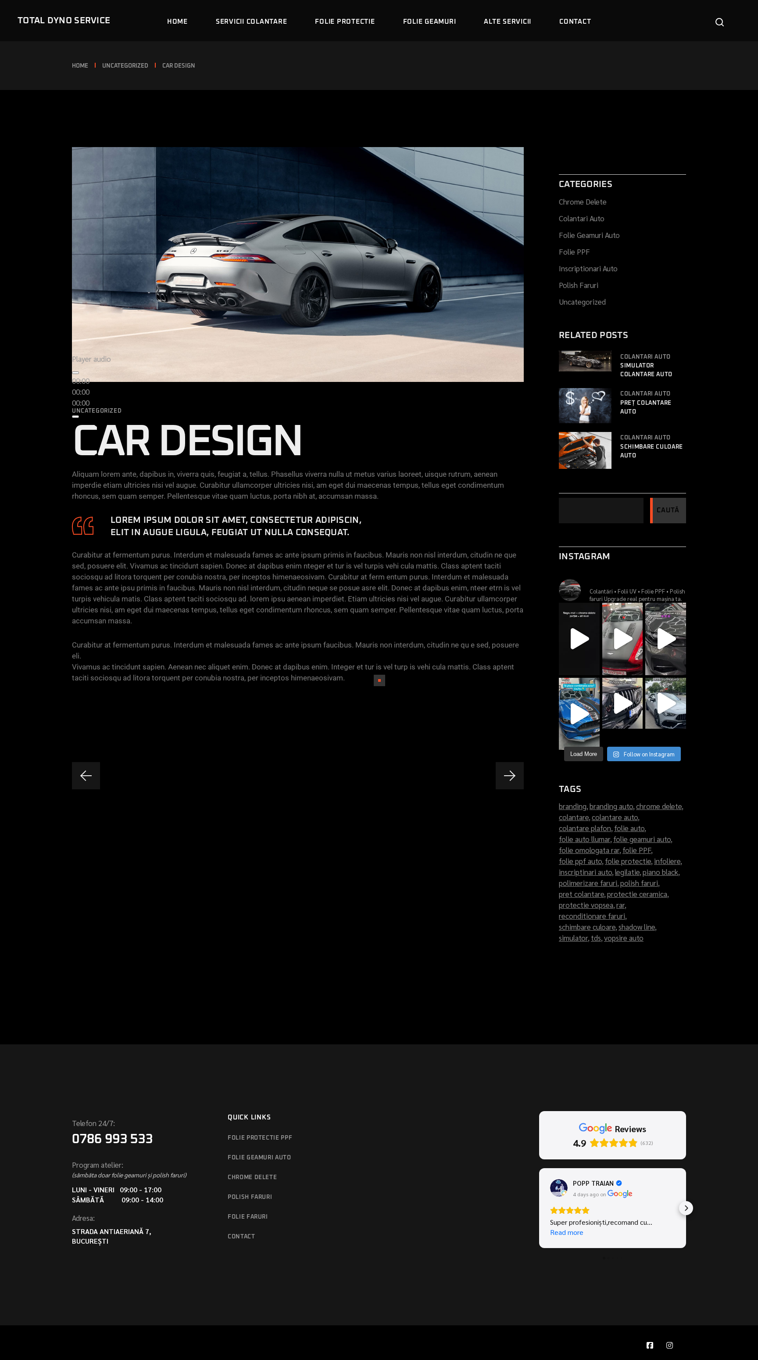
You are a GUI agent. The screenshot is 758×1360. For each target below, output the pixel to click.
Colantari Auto (581, 218)
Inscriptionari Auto (588, 268)
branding (573, 806)
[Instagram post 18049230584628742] (622, 703)
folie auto (630, 828)
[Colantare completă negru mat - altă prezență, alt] (579, 639)
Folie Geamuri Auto (589, 235)
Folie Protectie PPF (260, 1138)
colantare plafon (586, 828)
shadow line (638, 927)
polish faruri (640, 883)
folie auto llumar (585, 839)
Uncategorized (125, 66)
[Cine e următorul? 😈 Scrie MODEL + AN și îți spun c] (665, 639)
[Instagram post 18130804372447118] (665, 703)
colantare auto (616, 817)
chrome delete (659, 806)
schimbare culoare (588, 927)
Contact (241, 1237)
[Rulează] (75, 372)
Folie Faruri (248, 1217)
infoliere (668, 861)
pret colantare (582, 894)
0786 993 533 (112, 1139)
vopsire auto (624, 938)
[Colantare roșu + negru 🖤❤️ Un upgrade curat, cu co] (622, 639)
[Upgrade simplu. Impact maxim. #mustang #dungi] (579, 714)
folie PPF (637, 850)
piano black (661, 872)
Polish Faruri (578, 285)
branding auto (612, 806)
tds (597, 938)
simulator (574, 938)
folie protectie (629, 861)
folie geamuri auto (642, 839)
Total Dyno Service (64, 20)
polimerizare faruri (589, 883)
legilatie (628, 872)
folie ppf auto (581, 861)
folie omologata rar (590, 850)
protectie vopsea (587, 905)
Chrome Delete (583, 201)
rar (621, 905)
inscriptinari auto (586, 872)
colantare (574, 817)
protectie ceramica (638, 894)
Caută (668, 510)
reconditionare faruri (593, 916)
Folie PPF (574, 251)
